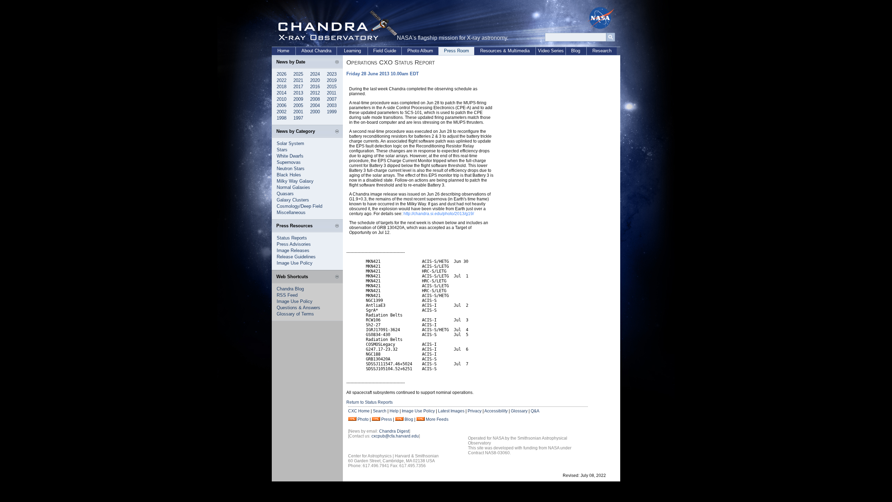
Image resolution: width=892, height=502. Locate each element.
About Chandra (316, 50)
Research (602, 50)
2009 (298, 99)
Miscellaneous (291, 212)
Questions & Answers (298, 307)
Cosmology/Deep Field (299, 206)
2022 (281, 80)
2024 (315, 74)
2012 (315, 93)
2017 (298, 86)
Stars (282, 149)
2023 (332, 74)
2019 (332, 80)
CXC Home (359, 411)
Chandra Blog (290, 288)
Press (386, 419)
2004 (315, 105)
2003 (332, 105)
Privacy (475, 411)
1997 (298, 118)
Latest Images (451, 411)
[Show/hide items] (337, 62)
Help (394, 411)
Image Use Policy (295, 263)
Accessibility (496, 411)
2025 (298, 74)
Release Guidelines (296, 256)
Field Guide (384, 50)
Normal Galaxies (293, 187)
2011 (331, 93)
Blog (575, 50)
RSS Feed (287, 295)
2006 (281, 105)
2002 (281, 111)
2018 (281, 86)
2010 (281, 99)
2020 (315, 80)
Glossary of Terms (295, 314)
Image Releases (293, 250)
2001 (298, 111)
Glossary (519, 411)
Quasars (285, 193)
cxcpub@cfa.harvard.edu (395, 436)
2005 (298, 105)
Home (283, 50)
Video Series (551, 50)
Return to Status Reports (369, 402)
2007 (332, 99)
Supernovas (289, 162)
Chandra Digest (394, 431)
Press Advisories (294, 244)
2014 (281, 93)
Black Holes (289, 174)
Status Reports (292, 238)
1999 (332, 111)
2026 (281, 74)
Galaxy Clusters (293, 200)
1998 (281, 118)
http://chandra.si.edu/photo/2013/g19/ (438, 213)
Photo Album (420, 50)
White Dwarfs (290, 156)
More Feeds (437, 419)
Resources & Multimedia (505, 50)
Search (379, 411)
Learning (352, 50)
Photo (363, 419)
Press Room (456, 50)
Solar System (290, 143)
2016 (315, 86)
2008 (315, 99)
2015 (332, 86)
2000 (315, 111)
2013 (298, 93)
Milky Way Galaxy (295, 181)
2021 (298, 80)
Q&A (535, 411)
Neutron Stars (291, 168)
